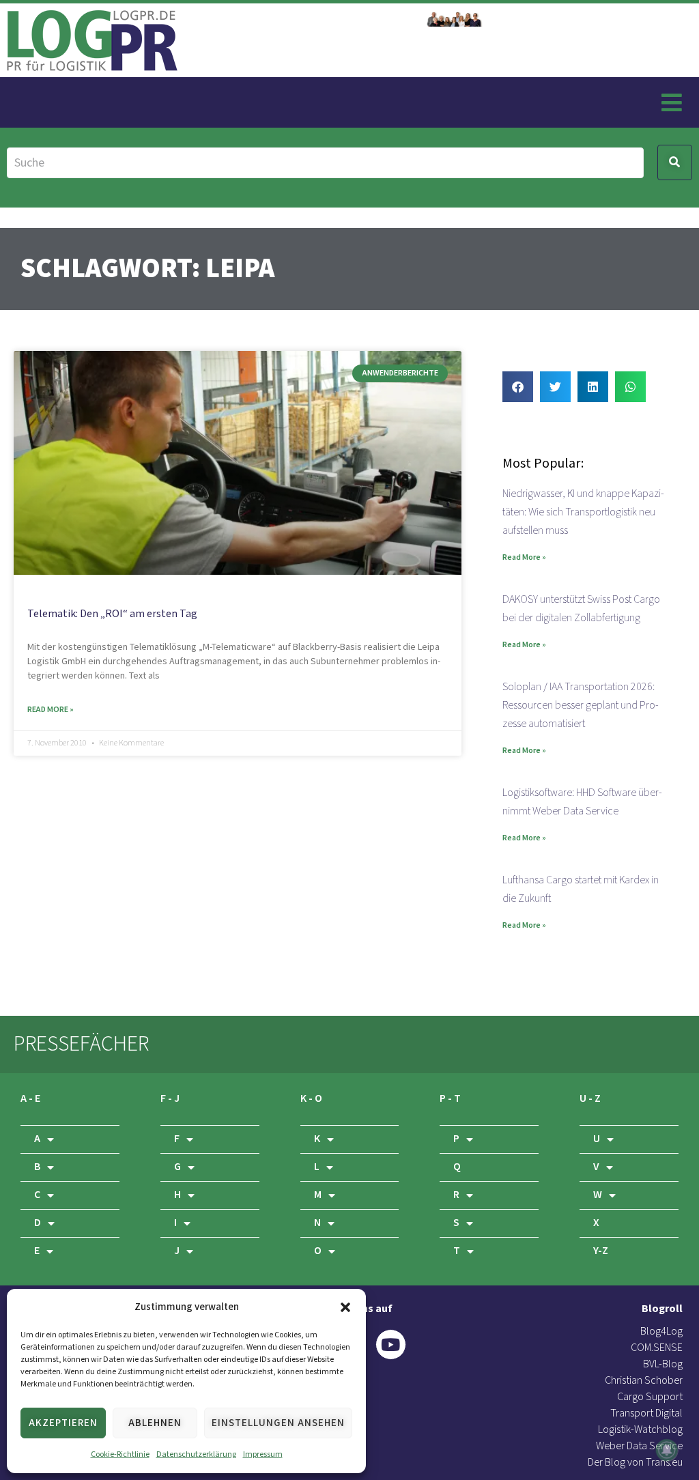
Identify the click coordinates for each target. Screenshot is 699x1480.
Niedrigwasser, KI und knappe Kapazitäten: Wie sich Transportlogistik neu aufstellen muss (583, 512)
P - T (450, 1099)
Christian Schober (644, 1381)
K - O (311, 1099)
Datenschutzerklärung (196, 1454)
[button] (345, 1307)
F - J (170, 1099)
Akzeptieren (63, 1423)
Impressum (263, 1454)
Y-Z (600, 1251)
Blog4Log (661, 1331)
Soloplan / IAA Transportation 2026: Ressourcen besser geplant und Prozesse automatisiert (580, 705)
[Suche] (325, 162)
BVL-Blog (663, 1364)
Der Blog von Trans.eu (635, 1462)
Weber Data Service (639, 1446)
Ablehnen (155, 1423)
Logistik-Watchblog (640, 1430)
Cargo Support (650, 1397)
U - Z (590, 1099)
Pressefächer (81, 1044)
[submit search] (674, 162)
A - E (30, 1099)
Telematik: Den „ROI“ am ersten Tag (112, 614)
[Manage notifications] (667, 1450)
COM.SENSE (657, 1348)
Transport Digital (646, 1413)
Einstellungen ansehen (278, 1423)
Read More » (50, 710)
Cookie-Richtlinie (120, 1454)
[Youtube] (390, 1344)
